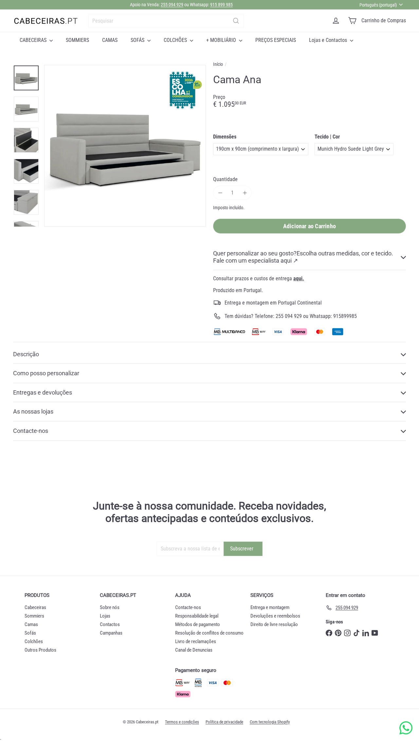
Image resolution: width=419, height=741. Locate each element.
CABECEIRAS (34, 40)
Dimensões (224, 137)
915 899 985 (221, 4)
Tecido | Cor (327, 137)
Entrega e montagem (269, 607)
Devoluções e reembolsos (275, 616)
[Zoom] (125, 145)
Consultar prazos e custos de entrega (258, 278)
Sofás (30, 633)
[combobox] (166, 21)
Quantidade (225, 179)
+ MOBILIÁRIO (221, 40)
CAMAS (110, 40)
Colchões (34, 641)
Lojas (105, 616)
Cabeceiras (35, 607)
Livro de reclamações (195, 641)
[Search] (236, 21)
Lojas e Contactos (328, 40)
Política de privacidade (224, 721)
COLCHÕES (176, 40)
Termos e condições (182, 721)
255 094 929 (172, 4)
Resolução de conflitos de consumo (209, 633)
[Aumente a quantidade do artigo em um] (245, 193)
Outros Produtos (40, 650)
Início (218, 64)
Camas (31, 624)
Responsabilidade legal (196, 616)
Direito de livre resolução (274, 624)
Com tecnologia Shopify (270, 721)
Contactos (110, 624)
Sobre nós (109, 607)
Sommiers (34, 616)
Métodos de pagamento (197, 624)
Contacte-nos (188, 607)
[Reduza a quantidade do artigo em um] (220, 193)
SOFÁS (138, 40)
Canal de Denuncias (193, 650)
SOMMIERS (77, 40)
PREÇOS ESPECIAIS (275, 40)
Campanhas (111, 633)
